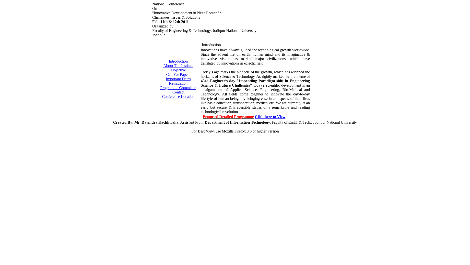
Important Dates (178, 79)
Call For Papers (178, 74)
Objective (178, 70)
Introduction (178, 61)
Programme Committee (178, 88)
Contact (178, 92)
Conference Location (178, 96)
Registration (178, 83)
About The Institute (178, 66)
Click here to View (270, 117)
